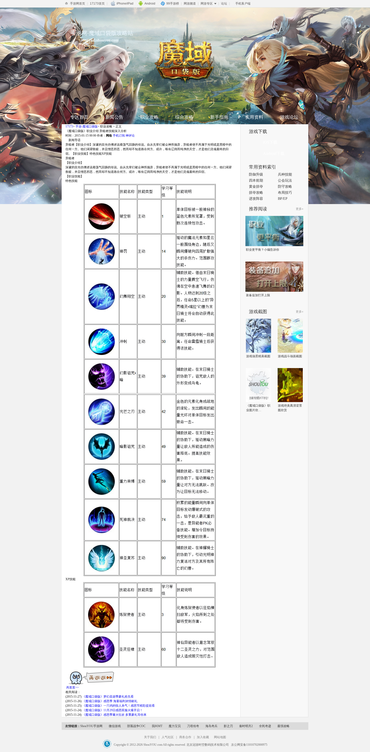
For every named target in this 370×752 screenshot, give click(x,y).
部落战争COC (136, 726)
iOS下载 (270, 142)
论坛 (224, 3)
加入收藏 (203, 737)
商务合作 (185, 737)
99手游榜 (172, 3)
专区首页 (79, 117)
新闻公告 (114, 117)
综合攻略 (184, 117)
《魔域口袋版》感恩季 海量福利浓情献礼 (109, 701)
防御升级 (256, 174)
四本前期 (256, 180)
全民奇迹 (265, 726)
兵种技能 (285, 174)
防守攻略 (285, 186)
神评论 (130, 135)
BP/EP (282, 199)
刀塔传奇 (193, 726)
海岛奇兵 (211, 726)
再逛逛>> (72, 687)
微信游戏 (115, 726)
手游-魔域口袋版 (87, 126)
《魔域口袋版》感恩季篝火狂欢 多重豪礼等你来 (114, 714)
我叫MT (157, 726)
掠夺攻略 (256, 192)
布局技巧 (285, 192)
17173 (69, 126)
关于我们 (150, 737)
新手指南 (219, 117)
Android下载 (273, 153)
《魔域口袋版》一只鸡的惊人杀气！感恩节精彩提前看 (118, 705)
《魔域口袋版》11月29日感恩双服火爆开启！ (112, 710)
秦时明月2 (246, 726)
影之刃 (228, 726)
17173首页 (97, 3)
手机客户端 (242, 3)
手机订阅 (119, 135)
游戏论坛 (289, 117)
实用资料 (254, 117)
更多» (299, 209)
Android (149, 3)
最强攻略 (283, 726)
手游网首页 (77, 3)
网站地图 (220, 737)
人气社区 (168, 737)
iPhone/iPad (125, 3)
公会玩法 (285, 180)
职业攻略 (149, 117)
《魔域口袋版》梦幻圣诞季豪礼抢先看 (108, 696)
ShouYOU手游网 (91, 726)
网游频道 (190, 3)
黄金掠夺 (256, 186)
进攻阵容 (256, 199)
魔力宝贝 (175, 726)
